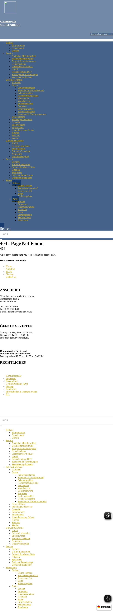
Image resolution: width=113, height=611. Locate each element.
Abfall (15, 143)
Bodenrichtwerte (25, 103)
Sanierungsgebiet (26, 109)
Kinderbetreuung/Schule (23, 130)
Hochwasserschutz (26, 111)
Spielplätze (17, 172)
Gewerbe (16, 122)
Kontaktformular (13, 376)
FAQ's (9, 271)
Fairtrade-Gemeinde (21, 151)
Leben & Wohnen (14, 80)
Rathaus (9, 42)
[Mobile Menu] (2, 225)
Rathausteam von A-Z (28, 188)
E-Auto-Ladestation (21, 146)
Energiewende (18, 148)
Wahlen (15, 50)
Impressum (11, 378)
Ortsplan (16, 170)
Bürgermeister (18, 45)
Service (9, 53)
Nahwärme (17, 154)
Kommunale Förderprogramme (32, 114)
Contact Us (11, 277)
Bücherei (16, 162)
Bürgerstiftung (18, 117)
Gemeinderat (18, 48)
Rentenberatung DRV (22, 72)
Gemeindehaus (19, 64)
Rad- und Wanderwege (22, 175)
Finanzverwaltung (26, 207)
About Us (10, 269)
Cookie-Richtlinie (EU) (17, 383)
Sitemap (9, 274)
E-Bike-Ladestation (21, 164)
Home (9, 266)
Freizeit (9, 159)
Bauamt (21, 201)
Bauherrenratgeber (26, 87)
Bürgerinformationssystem (24, 61)
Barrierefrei (11, 389)
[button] (5, 228)
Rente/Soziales (24, 217)
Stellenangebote (25, 196)
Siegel (20, 193)
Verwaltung (11, 180)
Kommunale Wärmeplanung (31, 90)
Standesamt (23, 220)
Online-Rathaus (25, 185)
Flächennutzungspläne (28, 95)
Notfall (15, 69)
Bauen (15, 85)
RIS (8, 394)
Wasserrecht (23, 98)
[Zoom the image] (58, 7)
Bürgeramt (23, 204)
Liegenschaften (25, 215)
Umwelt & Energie (15, 140)
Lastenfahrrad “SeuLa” (22, 66)
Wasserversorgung (20, 156)
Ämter (15, 199)
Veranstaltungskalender (22, 77)
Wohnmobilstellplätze (22, 177)
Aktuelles (16, 82)
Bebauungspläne (25, 93)
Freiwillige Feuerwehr (22, 119)
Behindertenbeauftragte (22, 58)
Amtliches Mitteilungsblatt (24, 56)
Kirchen (15, 132)
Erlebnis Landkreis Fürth (23, 167)
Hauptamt (22, 209)
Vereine (15, 138)
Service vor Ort (25, 191)
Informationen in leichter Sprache (21, 391)
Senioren (16, 135)
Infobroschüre (18, 125)
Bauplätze (22, 106)
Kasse (20, 212)
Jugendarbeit (18, 127)
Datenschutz (11, 381)
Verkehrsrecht (24, 101)
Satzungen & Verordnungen (25, 74)
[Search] (1, 239)
